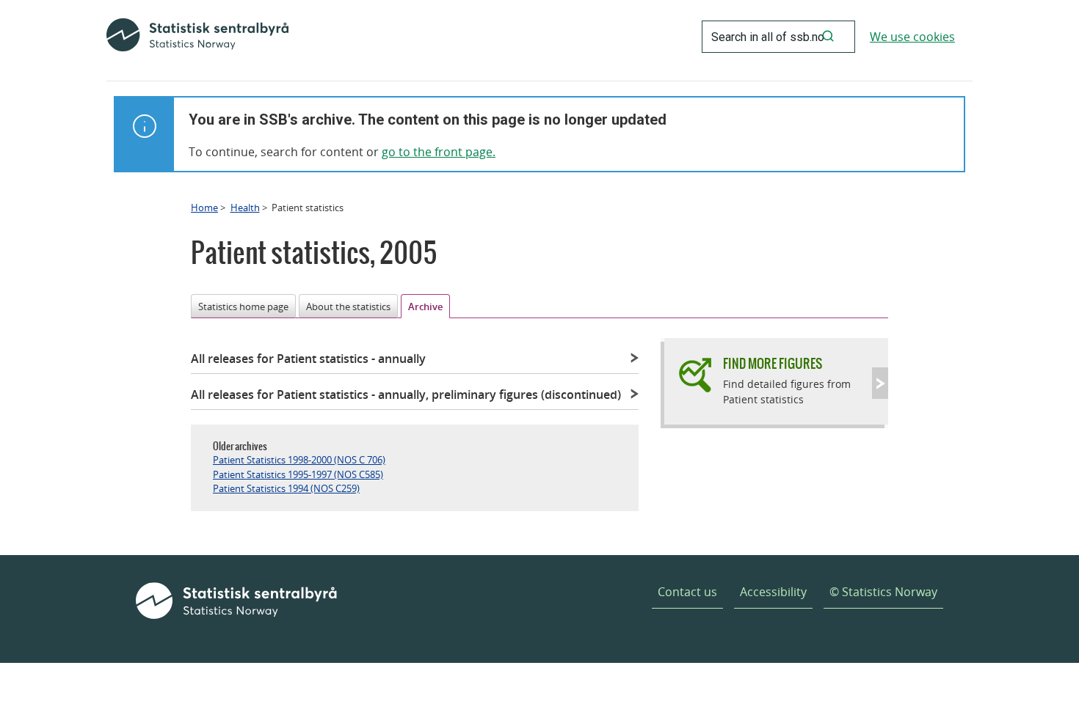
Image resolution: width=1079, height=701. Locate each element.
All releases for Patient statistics (308, 358)
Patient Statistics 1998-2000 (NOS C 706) (299, 459)
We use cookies (912, 37)
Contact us (687, 592)
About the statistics (348, 306)
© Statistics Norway (883, 592)
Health (245, 207)
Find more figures (772, 363)
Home (204, 207)
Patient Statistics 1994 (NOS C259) (286, 488)
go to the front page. (438, 152)
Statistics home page (243, 306)
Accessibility (773, 592)
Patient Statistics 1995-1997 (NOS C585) (298, 474)
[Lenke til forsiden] (197, 36)
